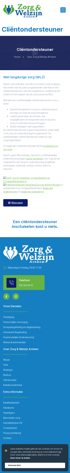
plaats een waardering (32, 191)
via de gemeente (34, 158)
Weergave (17, 203)
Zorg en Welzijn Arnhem (48, 185)
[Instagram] (16, 296)
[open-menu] (63, 10)
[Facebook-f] (6, 296)
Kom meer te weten (20, 458)
